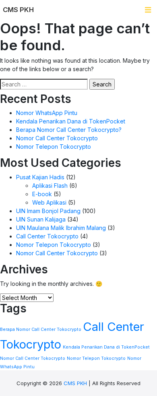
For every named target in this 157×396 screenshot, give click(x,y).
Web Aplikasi (49, 202)
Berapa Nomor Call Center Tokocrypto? (69, 129)
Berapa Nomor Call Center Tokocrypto (40, 329)
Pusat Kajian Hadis (40, 177)
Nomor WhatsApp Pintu (46, 112)
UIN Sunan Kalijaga (41, 219)
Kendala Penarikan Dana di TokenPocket (70, 121)
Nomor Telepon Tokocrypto (53, 146)
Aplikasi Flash (50, 185)
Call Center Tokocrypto (47, 236)
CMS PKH (75, 383)
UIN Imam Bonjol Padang (48, 210)
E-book (42, 194)
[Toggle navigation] (148, 9)
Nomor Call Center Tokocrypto (57, 138)
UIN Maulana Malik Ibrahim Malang (61, 227)
